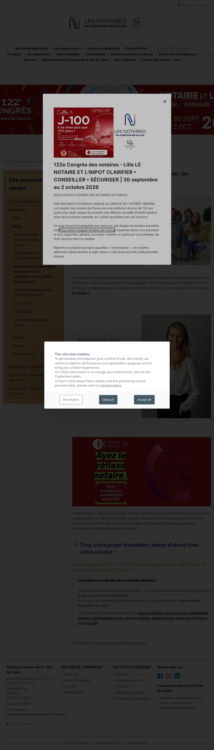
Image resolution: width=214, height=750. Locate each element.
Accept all (144, 400)
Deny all (108, 400)
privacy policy (111, 385)
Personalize (71, 400)
